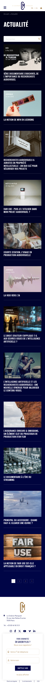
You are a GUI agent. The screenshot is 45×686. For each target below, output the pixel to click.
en (37, 8)
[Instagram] (11, 631)
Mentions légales (12, 681)
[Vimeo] (29, 631)
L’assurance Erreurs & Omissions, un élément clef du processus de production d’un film (21, 433)
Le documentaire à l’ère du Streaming (17, 478)
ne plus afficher (22, 674)
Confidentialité (27, 681)
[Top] (38, 675)
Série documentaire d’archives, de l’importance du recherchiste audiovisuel (21, 76)
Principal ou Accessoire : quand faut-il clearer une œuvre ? (20, 521)
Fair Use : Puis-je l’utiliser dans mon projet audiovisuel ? (20, 210)
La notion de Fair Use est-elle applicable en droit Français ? (20, 565)
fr (32, 8)
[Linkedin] (34, 631)
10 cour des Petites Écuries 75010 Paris (16, 618)
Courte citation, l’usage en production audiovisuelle (18, 254)
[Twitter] (19, 631)
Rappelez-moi (23, 668)
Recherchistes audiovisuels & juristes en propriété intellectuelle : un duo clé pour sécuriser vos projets (20, 164)
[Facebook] (15, 631)
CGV (38, 681)
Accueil (6, 14)
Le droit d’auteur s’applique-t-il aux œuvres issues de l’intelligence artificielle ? (22, 338)
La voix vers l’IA (12, 295)
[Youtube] (24, 631)
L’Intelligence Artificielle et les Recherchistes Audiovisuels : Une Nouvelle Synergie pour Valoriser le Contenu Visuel (21, 386)
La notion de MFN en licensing (19, 119)
